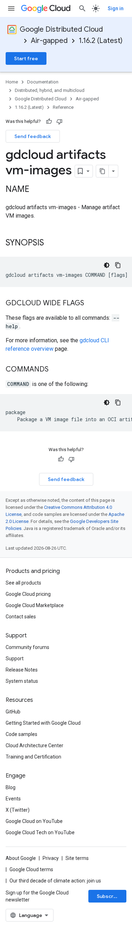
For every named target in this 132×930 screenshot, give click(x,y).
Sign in (116, 8)
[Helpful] (49, 121)
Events (13, 798)
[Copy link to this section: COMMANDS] (56, 370)
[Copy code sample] (118, 265)
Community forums (27, 647)
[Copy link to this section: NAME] (36, 190)
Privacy (51, 858)
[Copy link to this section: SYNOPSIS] (51, 243)
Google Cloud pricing (28, 594)
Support (15, 658)
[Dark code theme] (106, 265)
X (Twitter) (18, 810)
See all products (23, 583)
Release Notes (22, 670)
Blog (10, 787)
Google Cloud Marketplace (35, 605)
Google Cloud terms (31, 869)
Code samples (21, 734)
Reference (63, 107)
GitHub (13, 711)
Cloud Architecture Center (34, 745)
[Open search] (82, 8)
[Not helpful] (59, 121)
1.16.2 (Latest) (100, 40)
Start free (26, 58)
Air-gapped (49, 40)
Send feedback (32, 136)
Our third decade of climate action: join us (55, 881)
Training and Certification (33, 757)
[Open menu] (11, 8)
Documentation (42, 82)
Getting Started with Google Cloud (43, 723)
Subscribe (109, 896)
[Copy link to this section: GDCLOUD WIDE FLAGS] (91, 303)
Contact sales (21, 616)
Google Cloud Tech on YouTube (40, 832)
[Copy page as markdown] (102, 171)
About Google (21, 858)
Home (12, 82)
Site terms (77, 858)
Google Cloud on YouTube (34, 821)
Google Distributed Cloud (61, 29)
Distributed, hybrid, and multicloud (49, 90)
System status (22, 681)
